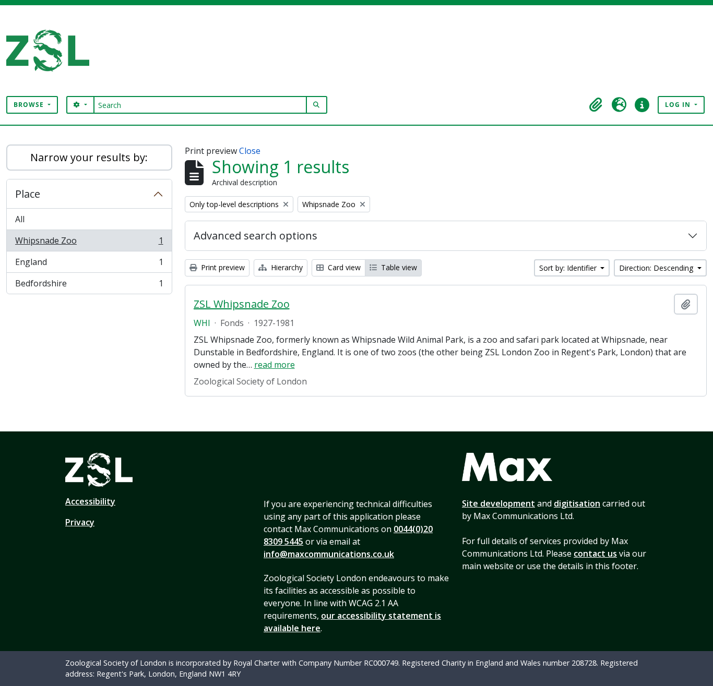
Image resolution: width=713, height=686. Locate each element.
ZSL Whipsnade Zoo (242, 304)
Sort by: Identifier (569, 268)
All (20, 219)
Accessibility (90, 501)
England (89, 264)
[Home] (52, 51)
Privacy (79, 522)
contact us (595, 553)
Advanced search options (255, 235)
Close (249, 151)
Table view (398, 267)
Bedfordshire (89, 286)
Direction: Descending (657, 268)
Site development (498, 503)
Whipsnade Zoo (89, 243)
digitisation (577, 503)
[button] (596, 104)
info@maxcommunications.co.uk (329, 554)
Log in (679, 104)
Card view (343, 267)
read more (274, 364)
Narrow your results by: (89, 157)
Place (27, 194)
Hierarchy (286, 267)
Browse (30, 104)
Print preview (222, 267)
